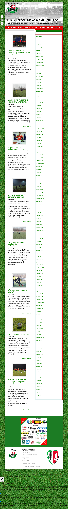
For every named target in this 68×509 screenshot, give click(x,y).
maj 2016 (38, 212)
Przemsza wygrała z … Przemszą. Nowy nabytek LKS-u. (19, 52)
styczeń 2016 (39, 224)
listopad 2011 (39, 369)
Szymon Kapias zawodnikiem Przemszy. (18, 148)
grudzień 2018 (39, 123)
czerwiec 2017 (39, 175)
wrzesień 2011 (39, 375)
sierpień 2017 (39, 169)
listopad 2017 (39, 160)
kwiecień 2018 (39, 146)
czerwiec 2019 (39, 108)
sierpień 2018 (39, 134)
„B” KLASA (35, 27)
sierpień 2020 (39, 71)
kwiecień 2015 (39, 250)
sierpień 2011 (39, 377)
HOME (7, 27)
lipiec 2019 (38, 105)
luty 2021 (38, 53)
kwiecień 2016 (39, 215)
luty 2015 (38, 256)
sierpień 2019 (39, 102)
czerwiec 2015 (39, 244)
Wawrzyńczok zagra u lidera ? (17, 290)
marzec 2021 (39, 50)
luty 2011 (38, 395)
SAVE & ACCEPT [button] (4, 508)
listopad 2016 (39, 195)
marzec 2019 (39, 117)
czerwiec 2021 (39, 42)
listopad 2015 (39, 230)
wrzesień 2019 (39, 100)
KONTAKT (57, 27)
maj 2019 (38, 111)
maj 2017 (38, 178)
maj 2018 (38, 143)
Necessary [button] (2, 492)
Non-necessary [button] (3, 500)
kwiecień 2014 (39, 285)
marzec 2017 (39, 184)
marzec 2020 (39, 82)
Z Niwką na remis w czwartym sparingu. (16, 195)
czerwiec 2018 (39, 140)
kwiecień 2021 (39, 47)
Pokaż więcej (38, 476)
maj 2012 (38, 351)
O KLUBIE (13, 27)
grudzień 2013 (39, 296)
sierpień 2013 (39, 308)
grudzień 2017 (39, 157)
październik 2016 (40, 198)
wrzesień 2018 (39, 131)
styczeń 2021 (39, 56)
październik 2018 (40, 129)
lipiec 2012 (38, 346)
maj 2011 (38, 386)
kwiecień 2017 (39, 181)
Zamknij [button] (33, 476)
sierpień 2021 (39, 36)
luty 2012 (38, 360)
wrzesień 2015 (39, 236)
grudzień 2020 (39, 59)
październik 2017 (40, 163)
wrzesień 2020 (39, 68)
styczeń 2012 (39, 363)
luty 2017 (38, 186)
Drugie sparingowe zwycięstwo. (16, 243)
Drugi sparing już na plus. (19, 333)
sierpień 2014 (39, 273)
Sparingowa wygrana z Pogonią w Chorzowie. (18, 100)
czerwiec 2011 (39, 383)
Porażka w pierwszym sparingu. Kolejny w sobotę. (17, 381)
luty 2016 (38, 221)
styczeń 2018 (39, 155)
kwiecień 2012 (39, 354)
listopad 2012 (39, 334)
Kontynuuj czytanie (26, 79)
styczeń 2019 (39, 120)
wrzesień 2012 (39, 340)
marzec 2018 (39, 149)
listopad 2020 (39, 62)
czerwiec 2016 (39, 210)
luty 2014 (38, 291)
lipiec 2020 (38, 74)
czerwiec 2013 (39, 314)
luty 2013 (38, 325)
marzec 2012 (39, 357)
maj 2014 (38, 282)
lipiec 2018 (38, 137)
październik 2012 (40, 337)
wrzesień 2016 (39, 201)
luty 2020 (38, 85)
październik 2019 (40, 97)
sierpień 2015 (39, 239)
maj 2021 (38, 45)
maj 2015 (38, 247)
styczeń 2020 (39, 88)
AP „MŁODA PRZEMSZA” (46, 27)
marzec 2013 (39, 322)
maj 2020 (38, 79)
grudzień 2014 (39, 262)
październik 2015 (40, 233)
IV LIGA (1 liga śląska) (24, 27)
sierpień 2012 (39, 343)
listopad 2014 (39, 265)
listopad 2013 (39, 299)
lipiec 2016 (38, 207)
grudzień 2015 (39, 227)
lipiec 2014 (38, 276)
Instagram (2, 23)
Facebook (2, 16)
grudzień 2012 (39, 331)
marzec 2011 (39, 392)
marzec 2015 (39, 253)
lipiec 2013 (38, 311)
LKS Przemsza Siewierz (32, 20)
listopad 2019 (39, 94)
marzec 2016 (39, 218)
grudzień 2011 (39, 366)
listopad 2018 (39, 126)
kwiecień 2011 (39, 389)
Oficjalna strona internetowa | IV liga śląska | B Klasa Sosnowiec (33, 23)
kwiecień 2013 (39, 320)
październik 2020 (40, 65)
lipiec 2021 (38, 39)
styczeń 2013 (39, 328)
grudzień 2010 (39, 398)
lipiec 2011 (38, 380)
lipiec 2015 (38, 241)
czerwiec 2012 (39, 349)
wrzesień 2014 (39, 270)
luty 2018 (38, 152)
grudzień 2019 (39, 91)
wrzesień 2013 (39, 305)
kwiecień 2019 (39, 114)
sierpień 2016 (39, 204)
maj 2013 (38, 317)
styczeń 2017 (39, 189)
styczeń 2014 (39, 294)
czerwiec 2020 (39, 76)
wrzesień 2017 (39, 166)
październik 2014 (40, 267)
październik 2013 (40, 302)
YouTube (2, 20)
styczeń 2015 (39, 259)
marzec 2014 (39, 288)
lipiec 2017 (38, 172)
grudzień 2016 (39, 192)
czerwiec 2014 (39, 279)
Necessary (4, 494)
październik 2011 (40, 372)
